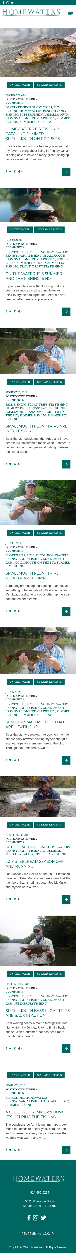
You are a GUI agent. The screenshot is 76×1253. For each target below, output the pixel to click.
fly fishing (36, 252)
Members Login (38, 1233)
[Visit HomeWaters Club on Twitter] (43, 1219)
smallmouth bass (21, 411)
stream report (56, 1101)
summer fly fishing (36, 121)
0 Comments (15, 102)
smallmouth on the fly (34, 118)
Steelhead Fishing (50, 854)
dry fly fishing (18, 107)
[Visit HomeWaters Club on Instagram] (35, 1219)
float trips (42, 107)
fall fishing (16, 404)
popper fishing (32, 114)
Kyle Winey (29, 99)
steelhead (52, 850)
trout (25, 266)
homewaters (31, 111)
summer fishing (30, 263)
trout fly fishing (47, 266)
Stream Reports (49, 84)
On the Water (19, 84)
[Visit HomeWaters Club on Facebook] (29, 1219)
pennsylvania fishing (24, 255)
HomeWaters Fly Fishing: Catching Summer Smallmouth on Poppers (33, 134)
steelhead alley (19, 854)
